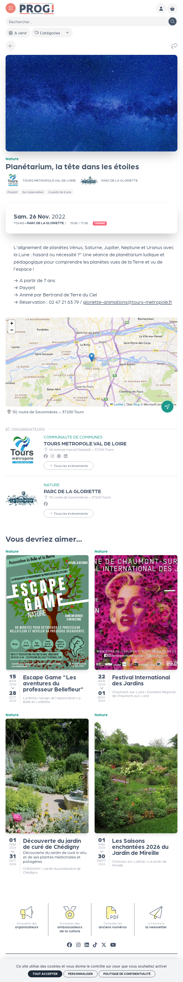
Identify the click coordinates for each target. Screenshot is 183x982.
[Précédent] (11, 46)
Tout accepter (45, 974)
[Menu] (11, 8)
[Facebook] (69, 945)
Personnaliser (80, 974)
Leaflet (118, 404)
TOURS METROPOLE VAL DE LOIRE (85, 443)
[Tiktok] (95, 945)
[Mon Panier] (172, 8)
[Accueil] (37, 8)
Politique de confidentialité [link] (127, 974)
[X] (103, 945)
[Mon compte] (161, 8)
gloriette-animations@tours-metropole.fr (127, 302)
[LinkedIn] (87, 945)
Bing (136, 404)
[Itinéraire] (167, 407)
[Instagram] (78, 945)
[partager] (174, 45)
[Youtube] (113, 945)
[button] (91, 357)
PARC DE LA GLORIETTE (72, 491)
